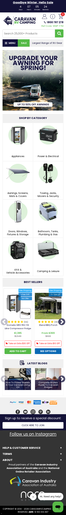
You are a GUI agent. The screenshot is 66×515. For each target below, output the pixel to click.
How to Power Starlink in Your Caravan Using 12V (18, 385)
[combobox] (29, 33)
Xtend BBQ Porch (48, 325)
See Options (48, 351)
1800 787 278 (55, 22)
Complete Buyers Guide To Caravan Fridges (48, 385)
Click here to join (33, 425)
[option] (18, 323)
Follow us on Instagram (33, 434)
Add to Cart (17, 351)
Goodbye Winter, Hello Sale (33, 3)
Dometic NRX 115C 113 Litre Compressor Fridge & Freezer (18, 328)
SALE (24, 43)
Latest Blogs (37, 363)
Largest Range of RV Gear (47, 43)
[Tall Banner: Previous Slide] (7, 80)
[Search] (59, 33)
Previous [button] (4, 322)
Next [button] (62, 322)
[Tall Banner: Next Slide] (58, 80)
